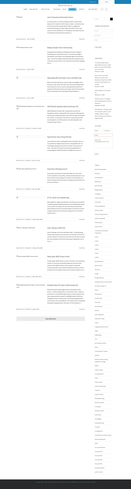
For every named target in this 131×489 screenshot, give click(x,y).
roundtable (98, 406)
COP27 (96, 253)
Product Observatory (100, 386)
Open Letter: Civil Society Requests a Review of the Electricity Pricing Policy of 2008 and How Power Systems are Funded (103, 80)
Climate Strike (98, 226)
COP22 (96, 241)
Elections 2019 (98, 265)
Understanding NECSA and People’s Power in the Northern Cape (64, 78)
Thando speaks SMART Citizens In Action (58, 256)
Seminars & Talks (99, 411)
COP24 (96, 245)
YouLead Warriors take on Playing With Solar (59, 137)
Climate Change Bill (100, 218)
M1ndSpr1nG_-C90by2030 (24, 128)
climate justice (98, 222)
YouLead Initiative (99, 468)
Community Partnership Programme (101, 232)
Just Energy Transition (100, 343)
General (97, 310)
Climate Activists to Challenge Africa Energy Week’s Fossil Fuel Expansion (103, 101)
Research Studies (99, 402)
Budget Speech (99, 190)
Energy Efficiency (99, 278)
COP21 (96, 237)
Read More (82, 39)
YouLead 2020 (98, 459)
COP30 (96, 257)
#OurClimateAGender (100, 169)
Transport (97, 427)
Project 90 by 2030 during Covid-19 (57, 169)
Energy (96, 273)
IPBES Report (98, 335)
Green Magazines (99, 314)
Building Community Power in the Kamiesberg (59, 47)
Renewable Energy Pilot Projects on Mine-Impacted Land (62, 285)
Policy (96, 378)
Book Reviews (98, 186)
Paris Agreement (99, 374)
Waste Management (100, 439)
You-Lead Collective (100, 447)
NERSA (96, 366)
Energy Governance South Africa (103, 282)
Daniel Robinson (99, 261)
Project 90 (97, 390)
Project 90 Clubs (99, 394)
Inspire (96, 323)
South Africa (98, 415)
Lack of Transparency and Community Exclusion (60, 17)
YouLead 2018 (98, 451)
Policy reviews (98, 382)
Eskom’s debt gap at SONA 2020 (56, 228)
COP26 (96, 249)
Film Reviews (98, 294)
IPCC (96, 339)
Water (96, 443)
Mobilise (97, 355)
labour (96, 347)
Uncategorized (98, 431)
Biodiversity (98, 181)
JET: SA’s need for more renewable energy (58, 197)
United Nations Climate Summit (103, 435)
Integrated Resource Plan (101, 327)
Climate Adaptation (100, 206)
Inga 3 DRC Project (100, 318)
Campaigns (98, 194)
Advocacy (97, 173)
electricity (97, 269)
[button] (106, 9)
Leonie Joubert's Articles (101, 351)
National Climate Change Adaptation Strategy (101, 360)
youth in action (99, 472)
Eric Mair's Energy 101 (100, 286)
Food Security (98, 298)
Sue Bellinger (98, 419)
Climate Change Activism (101, 214)
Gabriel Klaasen (22, 39)
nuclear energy (99, 370)
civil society (98, 202)
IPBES (96, 331)
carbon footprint (99, 198)
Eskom (96, 290)
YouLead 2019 (98, 455)
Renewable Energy (100, 398)
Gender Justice (98, 306)
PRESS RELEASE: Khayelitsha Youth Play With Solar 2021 (62, 106)
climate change (99, 210)
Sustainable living (99, 423)
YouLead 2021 (98, 464)
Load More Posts (50, 319)
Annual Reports (99, 177)
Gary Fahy (97, 302)
